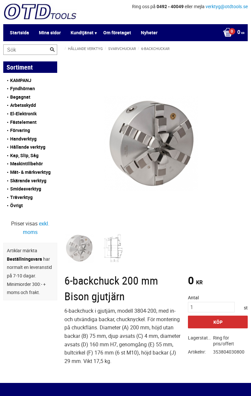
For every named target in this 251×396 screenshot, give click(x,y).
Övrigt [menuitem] (16, 205)
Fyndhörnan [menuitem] (22, 88)
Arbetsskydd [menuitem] (23, 105)
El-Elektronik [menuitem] (23, 113)
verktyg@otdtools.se (227, 6)
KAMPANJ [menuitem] (20, 80)
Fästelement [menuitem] (23, 122)
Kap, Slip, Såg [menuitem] (24, 155)
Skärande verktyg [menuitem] (28, 180)
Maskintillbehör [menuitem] (26, 163)
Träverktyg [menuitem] (21, 197)
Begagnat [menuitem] (20, 97)
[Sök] (52, 50)
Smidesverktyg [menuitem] (25, 189)
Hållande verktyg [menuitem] (27, 147)
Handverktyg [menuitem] (23, 139)
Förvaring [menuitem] (20, 130)
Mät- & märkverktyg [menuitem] (30, 172)
